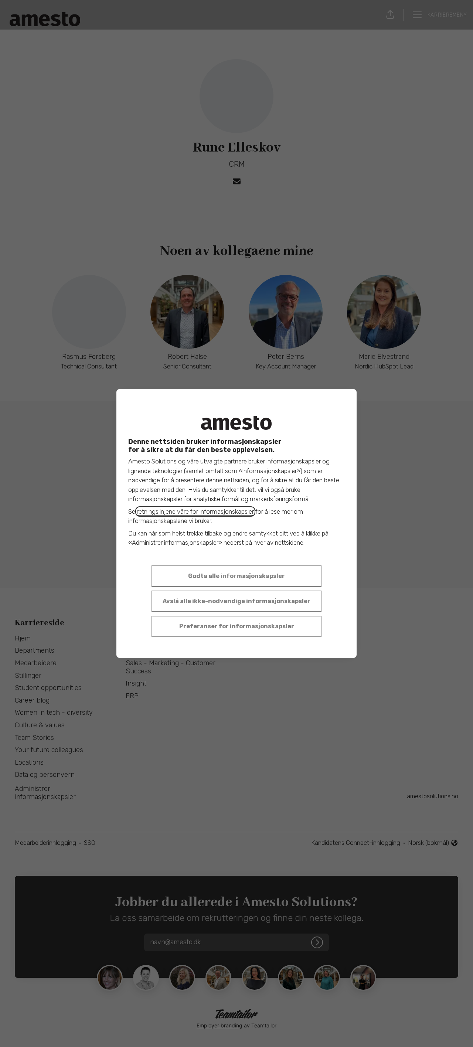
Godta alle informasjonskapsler (236, 575)
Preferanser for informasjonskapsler (236, 626)
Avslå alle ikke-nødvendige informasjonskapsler (236, 601)
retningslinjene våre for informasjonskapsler (195, 511)
